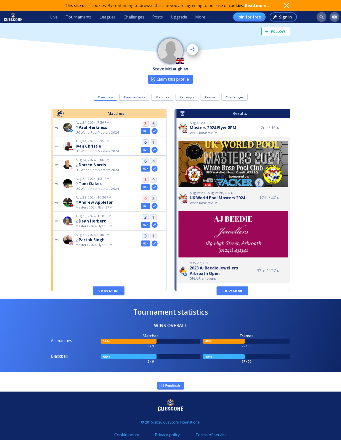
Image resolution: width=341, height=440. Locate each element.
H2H (146, 131)
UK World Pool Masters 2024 (217, 198)
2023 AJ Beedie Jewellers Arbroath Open (214, 270)
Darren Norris (92, 165)
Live (54, 17)
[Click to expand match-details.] (155, 131)
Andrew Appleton (96, 202)
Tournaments (79, 17)
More (200, 17)
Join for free (249, 17)
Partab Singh (92, 239)
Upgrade (179, 17)
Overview (105, 97)
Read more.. (257, 5)
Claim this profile (173, 79)
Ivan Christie (88, 146)
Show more (108, 290)
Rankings (186, 97)
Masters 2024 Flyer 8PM (213, 127)
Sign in (285, 17)
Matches (162, 97)
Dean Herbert (92, 221)
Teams (209, 97)
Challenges (134, 17)
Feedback (172, 386)
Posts (157, 17)
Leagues (108, 17)
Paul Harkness (93, 127)
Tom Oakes (90, 183)
